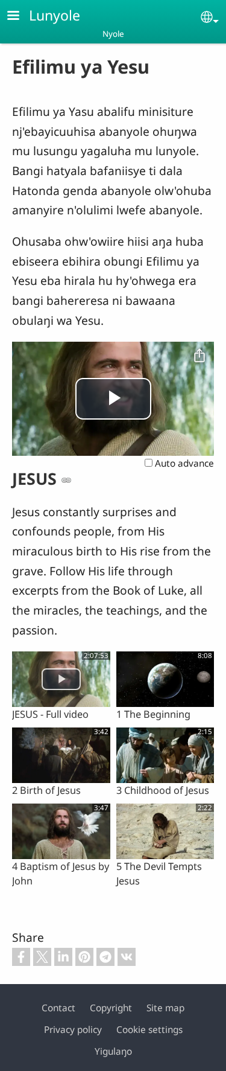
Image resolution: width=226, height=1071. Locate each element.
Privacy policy (73, 1029)
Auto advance (183, 463)
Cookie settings (149, 1029)
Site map (165, 1008)
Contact (58, 1008)
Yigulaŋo (113, 1051)
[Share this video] (199, 356)
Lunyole (54, 15)
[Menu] (20, 16)
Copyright (111, 1008)
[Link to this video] (66, 480)
